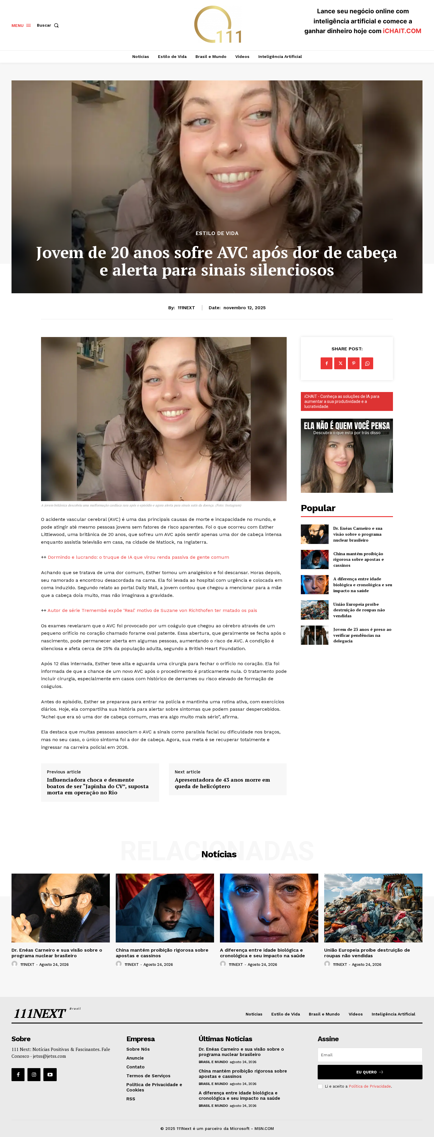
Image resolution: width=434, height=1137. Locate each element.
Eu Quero (366, 1072)
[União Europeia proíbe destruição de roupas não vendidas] (314, 609)
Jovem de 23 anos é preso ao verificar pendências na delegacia (362, 635)
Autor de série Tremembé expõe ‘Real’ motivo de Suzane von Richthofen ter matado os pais (152, 610)
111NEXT (186, 307)
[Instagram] (33, 1074)
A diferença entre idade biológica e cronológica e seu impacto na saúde (362, 584)
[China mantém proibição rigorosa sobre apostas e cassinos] (314, 559)
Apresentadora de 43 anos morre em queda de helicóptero (222, 783)
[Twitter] (340, 363)
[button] (49, 25)
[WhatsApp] (367, 363)
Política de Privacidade (370, 1086)
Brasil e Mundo (213, 1062)
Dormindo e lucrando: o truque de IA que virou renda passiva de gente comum (138, 557)
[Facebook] (326, 363)
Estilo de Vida (217, 233)
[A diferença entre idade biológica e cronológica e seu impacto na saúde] (314, 584)
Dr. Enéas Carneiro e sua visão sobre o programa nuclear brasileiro (357, 533)
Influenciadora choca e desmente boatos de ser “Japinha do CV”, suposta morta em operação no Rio (98, 786)
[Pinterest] (354, 363)
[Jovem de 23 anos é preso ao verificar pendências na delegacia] (314, 635)
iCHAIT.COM (402, 31)
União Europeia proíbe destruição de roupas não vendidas (359, 609)
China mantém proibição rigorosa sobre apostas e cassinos (358, 559)
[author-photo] (15, 964)
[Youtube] (49, 1074)
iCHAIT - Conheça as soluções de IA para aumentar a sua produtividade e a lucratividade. (341, 401)
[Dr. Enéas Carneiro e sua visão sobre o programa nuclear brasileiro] (314, 534)
